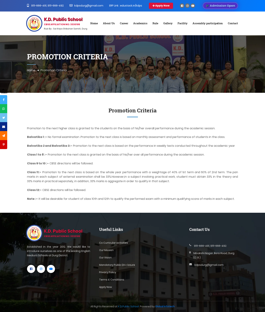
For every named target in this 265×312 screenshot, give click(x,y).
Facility (182, 23)
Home (94, 23)
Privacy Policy (107, 272)
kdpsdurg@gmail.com (88, 5)
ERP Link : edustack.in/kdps (125, 5)
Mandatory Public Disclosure (117, 265)
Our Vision (105, 257)
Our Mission (106, 250)
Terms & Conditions (111, 279)
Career (124, 23)
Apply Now (162, 5)
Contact (233, 23)
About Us (109, 23)
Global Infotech (165, 306)
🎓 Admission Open (220, 6)
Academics (140, 23)
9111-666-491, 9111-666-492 (47, 5)
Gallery (168, 23)
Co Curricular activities (113, 243)
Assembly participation (208, 23)
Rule (155, 23)
